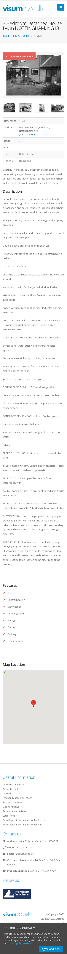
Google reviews (11, 806)
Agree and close (51, 949)
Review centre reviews (14, 811)
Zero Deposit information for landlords (24, 820)
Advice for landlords (13, 784)
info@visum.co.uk (24, 853)
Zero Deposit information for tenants (22, 824)
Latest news (9, 815)
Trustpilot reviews (12, 802)
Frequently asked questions (17, 797)
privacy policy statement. (21, 943)
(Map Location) (27, 134)
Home (6, 35)
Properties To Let (23, 35)
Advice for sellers (12, 788)
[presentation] (3, 81)
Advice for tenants (12, 793)
